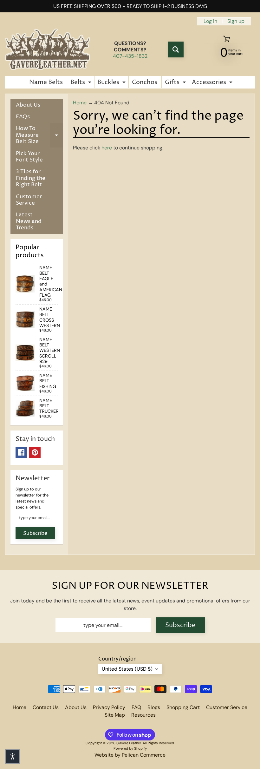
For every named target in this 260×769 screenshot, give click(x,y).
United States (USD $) (127, 669)
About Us (28, 105)
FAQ (136, 707)
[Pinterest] (35, 452)
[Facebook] (21, 452)
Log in (210, 21)
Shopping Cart (183, 707)
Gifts (176, 83)
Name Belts (46, 82)
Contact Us (46, 707)
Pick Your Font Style (29, 157)
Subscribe (35, 533)
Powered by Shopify (130, 748)
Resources (143, 715)
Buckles (112, 83)
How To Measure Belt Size (39, 135)
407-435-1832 (130, 56)
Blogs (153, 707)
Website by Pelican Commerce (130, 755)
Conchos (144, 82)
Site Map (115, 715)
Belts (81, 83)
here (106, 147)
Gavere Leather (128, 743)
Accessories (213, 83)
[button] (12, 756)
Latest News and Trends (29, 221)
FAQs (23, 117)
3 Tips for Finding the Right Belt (30, 178)
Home (80, 102)
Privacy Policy (109, 707)
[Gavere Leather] (47, 49)
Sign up (235, 21)
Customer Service (29, 200)
